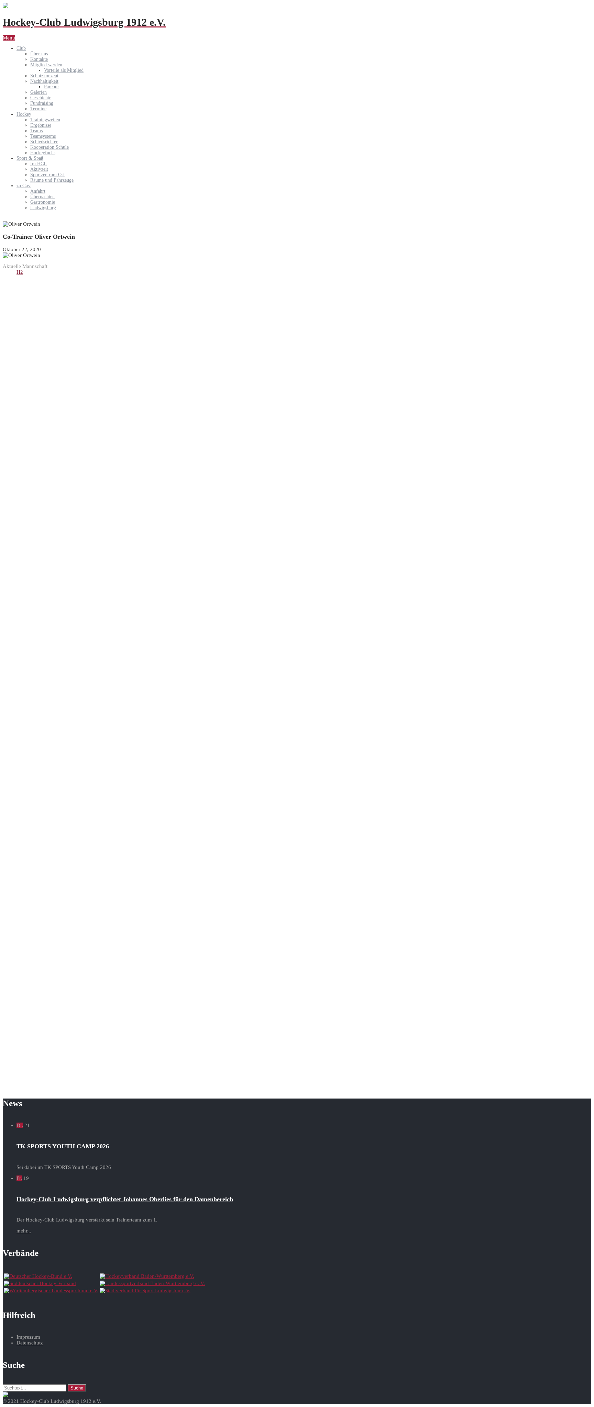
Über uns (39, 53)
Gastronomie (42, 202)
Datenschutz (29, 1343)
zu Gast (23, 185)
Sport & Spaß (29, 158)
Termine (38, 108)
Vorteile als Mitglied (64, 70)
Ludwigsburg (43, 207)
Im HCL (38, 163)
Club (21, 48)
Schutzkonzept (44, 75)
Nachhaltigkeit (44, 81)
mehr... (23, 1231)
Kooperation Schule (49, 147)
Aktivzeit (39, 169)
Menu (9, 38)
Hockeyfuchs (42, 152)
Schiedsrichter (44, 141)
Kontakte (39, 59)
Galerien (38, 92)
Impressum (28, 1337)
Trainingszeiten (45, 119)
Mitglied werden (46, 64)
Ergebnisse (40, 125)
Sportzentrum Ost (47, 174)
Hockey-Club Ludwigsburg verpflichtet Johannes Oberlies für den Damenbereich (124, 1199)
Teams (36, 130)
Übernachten (42, 196)
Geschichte (40, 97)
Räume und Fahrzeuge (52, 180)
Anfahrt (37, 191)
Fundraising (41, 103)
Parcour (51, 86)
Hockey (23, 114)
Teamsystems (43, 136)
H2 (19, 272)
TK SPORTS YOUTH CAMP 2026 (62, 1146)
